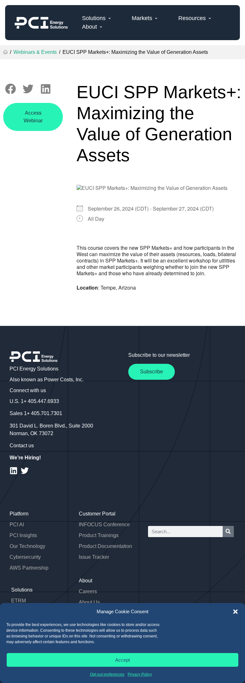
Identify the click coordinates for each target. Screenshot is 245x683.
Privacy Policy (140, 674)
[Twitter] (25, 471)
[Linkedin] (14, 471)
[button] (235, 611)
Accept (122, 660)
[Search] (228, 531)
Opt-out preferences (107, 674)
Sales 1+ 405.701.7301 (36, 413)
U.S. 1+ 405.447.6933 (34, 401)
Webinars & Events (35, 52)
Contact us (22, 445)
